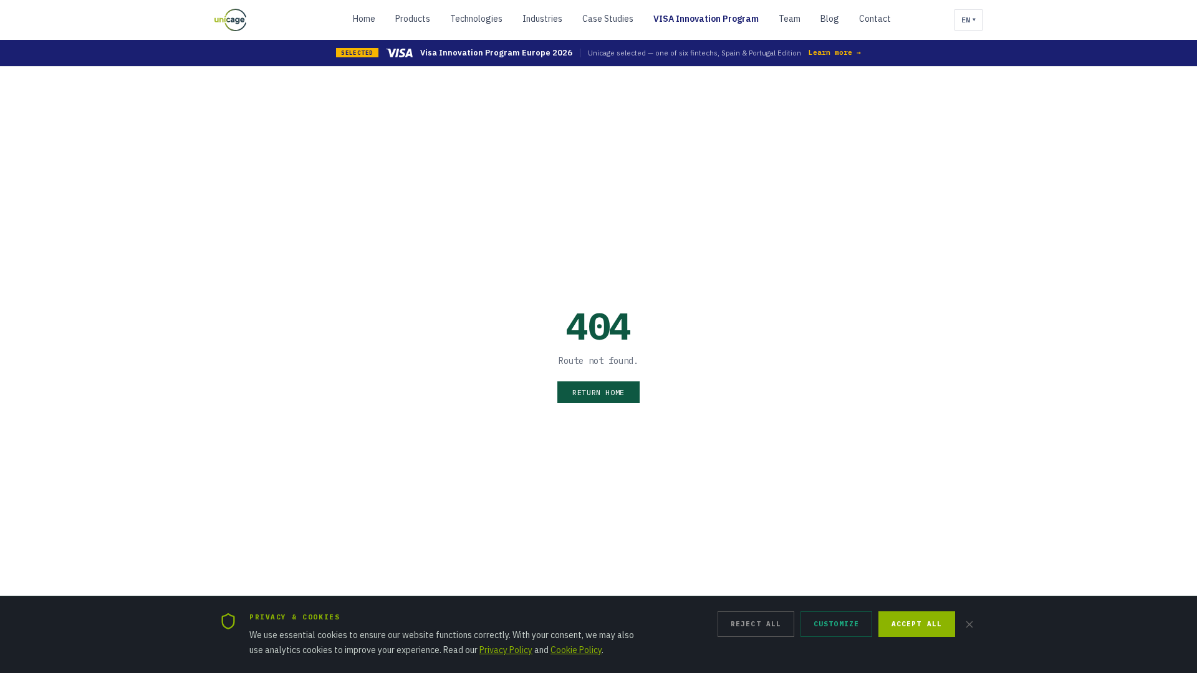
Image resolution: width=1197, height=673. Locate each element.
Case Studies (607, 18)
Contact (875, 18)
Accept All (917, 623)
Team (789, 18)
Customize (836, 623)
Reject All (756, 623)
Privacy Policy (505, 650)
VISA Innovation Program (706, 18)
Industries (542, 18)
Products (412, 18)
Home (364, 18)
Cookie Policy (576, 650)
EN (968, 19)
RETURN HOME (598, 392)
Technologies (476, 18)
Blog (829, 18)
